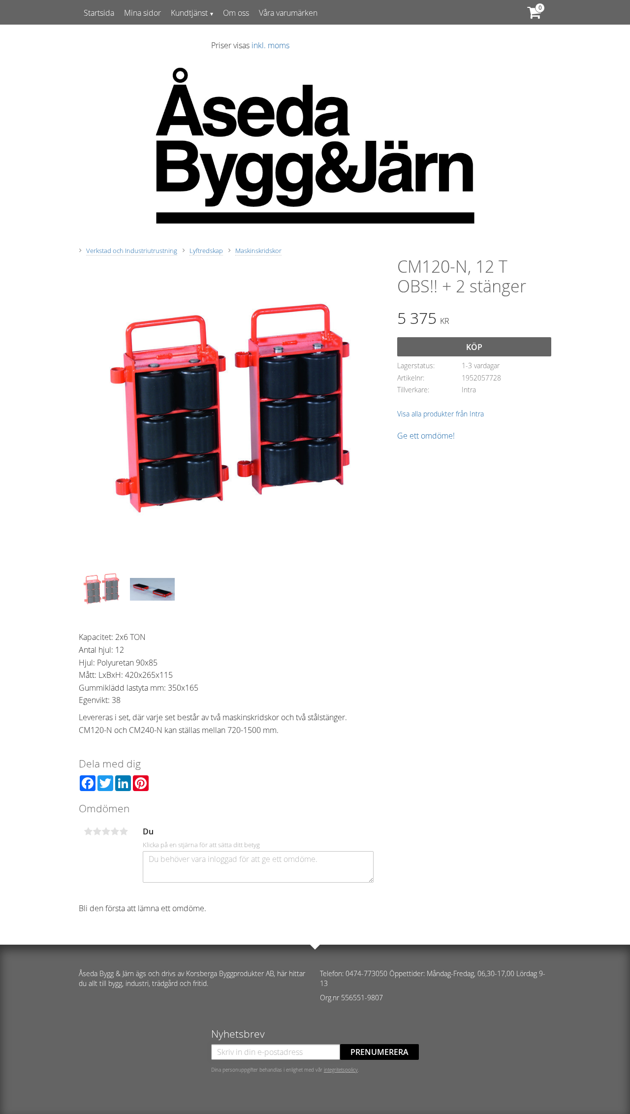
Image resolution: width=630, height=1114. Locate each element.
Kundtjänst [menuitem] (189, 12)
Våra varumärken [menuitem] (288, 12)
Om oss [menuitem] (236, 12)
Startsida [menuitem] (99, 12)
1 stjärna (88, 831)
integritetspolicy (341, 1069)
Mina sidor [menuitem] (142, 12)
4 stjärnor (114, 831)
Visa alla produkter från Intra (440, 413)
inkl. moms (270, 45)
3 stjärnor (105, 831)
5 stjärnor (123, 831)
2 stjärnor (97, 831)
